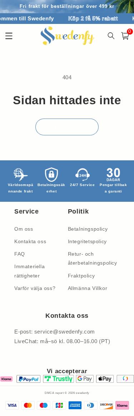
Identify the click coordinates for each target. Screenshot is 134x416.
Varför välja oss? (34, 288)
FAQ (19, 254)
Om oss (23, 229)
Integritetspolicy (87, 241)
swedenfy (82, 393)
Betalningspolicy (88, 229)
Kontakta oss (30, 241)
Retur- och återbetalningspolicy (92, 258)
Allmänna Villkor (88, 288)
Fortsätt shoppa (67, 127)
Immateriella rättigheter (29, 271)
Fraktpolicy (81, 276)
